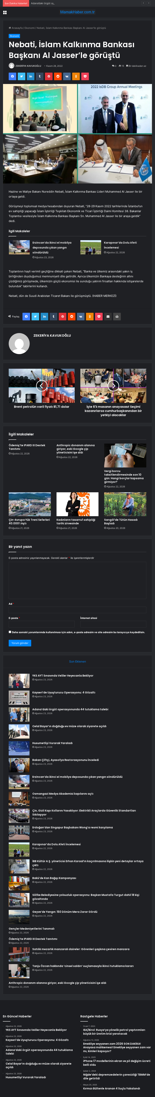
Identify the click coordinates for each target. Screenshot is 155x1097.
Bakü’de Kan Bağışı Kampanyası (54, 878)
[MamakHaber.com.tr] (77, 12)
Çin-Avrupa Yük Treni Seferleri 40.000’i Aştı (29, 521)
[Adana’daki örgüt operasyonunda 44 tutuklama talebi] (19, 714)
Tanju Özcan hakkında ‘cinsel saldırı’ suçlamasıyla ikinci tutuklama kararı (83, 966)
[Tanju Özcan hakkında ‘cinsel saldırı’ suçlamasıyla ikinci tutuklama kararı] (19, 971)
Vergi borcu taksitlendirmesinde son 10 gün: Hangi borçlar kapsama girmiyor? (124, 476)
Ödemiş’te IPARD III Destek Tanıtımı (27, 447)
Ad (11, 603)
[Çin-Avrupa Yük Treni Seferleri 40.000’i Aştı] (30, 504)
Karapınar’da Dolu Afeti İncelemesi (56, 844)
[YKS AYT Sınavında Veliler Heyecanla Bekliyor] (19, 681)
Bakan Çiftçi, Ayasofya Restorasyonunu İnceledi (65, 760)
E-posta (14, 617)
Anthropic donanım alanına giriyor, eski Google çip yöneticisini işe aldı (76, 448)
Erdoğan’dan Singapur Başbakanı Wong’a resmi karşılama (72, 827)
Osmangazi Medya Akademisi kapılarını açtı (62, 794)
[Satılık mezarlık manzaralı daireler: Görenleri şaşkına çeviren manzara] (19, 954)
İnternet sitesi (88, 617)
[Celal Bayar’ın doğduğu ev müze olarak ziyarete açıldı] (19, 731)
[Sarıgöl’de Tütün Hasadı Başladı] (125, 504)
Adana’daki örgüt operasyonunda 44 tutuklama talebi (62, 3)
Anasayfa (16, 27)
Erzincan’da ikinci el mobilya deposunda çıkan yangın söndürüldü (52, 247)
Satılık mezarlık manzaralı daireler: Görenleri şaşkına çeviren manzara (80, 949)
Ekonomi (30, 27)
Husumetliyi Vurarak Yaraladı (52, 743)
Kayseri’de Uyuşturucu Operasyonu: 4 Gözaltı (63, 692)
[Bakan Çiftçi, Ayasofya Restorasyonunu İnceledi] (19, 765)
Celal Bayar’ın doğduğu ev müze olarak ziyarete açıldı (69, 726)
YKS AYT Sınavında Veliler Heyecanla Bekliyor (62, 675)
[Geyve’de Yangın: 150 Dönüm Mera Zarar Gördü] (19, 917)
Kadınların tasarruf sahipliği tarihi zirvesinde (76, 521)
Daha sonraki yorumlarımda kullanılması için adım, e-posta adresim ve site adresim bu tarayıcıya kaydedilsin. (78, 632)
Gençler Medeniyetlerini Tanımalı (31, 929)
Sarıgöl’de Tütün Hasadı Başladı (121, 521)
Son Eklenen (77, 661)
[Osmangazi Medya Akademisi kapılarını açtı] (19, 799)
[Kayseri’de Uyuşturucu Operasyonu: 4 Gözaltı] (19, 698)
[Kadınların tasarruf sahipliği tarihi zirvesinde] (78, 504)
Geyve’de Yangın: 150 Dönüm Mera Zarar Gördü (64, 912)
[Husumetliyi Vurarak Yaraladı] (19, 748)
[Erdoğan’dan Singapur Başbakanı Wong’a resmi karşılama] (19, 833)
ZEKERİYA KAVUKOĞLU (28, 65)
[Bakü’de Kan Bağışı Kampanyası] (19, 883)
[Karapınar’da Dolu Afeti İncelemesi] (90, 247)
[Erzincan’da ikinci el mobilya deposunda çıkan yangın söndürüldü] (19, 247)
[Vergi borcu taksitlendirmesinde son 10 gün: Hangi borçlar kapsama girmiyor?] (125, 455)
